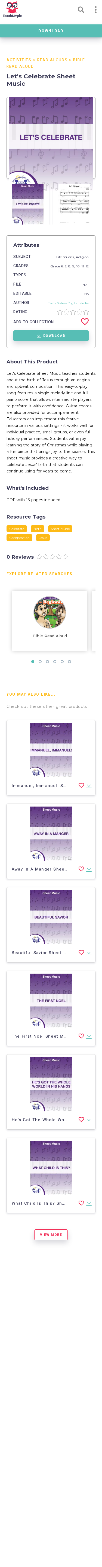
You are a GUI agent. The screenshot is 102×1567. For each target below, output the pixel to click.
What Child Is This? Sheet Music (48, 1203)
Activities (19, 60)
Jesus (43, 538)
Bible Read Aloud (50, 636)
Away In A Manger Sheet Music (46, 869)
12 (87, 266)
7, (66, 266)
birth (37, 529)
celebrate (16, 529)
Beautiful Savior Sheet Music (44, 953)
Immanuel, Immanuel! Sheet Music (50, 786)
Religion (82, 257)
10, (79, 266)
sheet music (60, 529)
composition (19, 538)
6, (63, 266)
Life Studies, (66, 257)
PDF (85, 285)
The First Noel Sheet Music (42, 1036)
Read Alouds (52, 60)
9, (74, 266)
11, (84, 266)
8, (70, 266)
